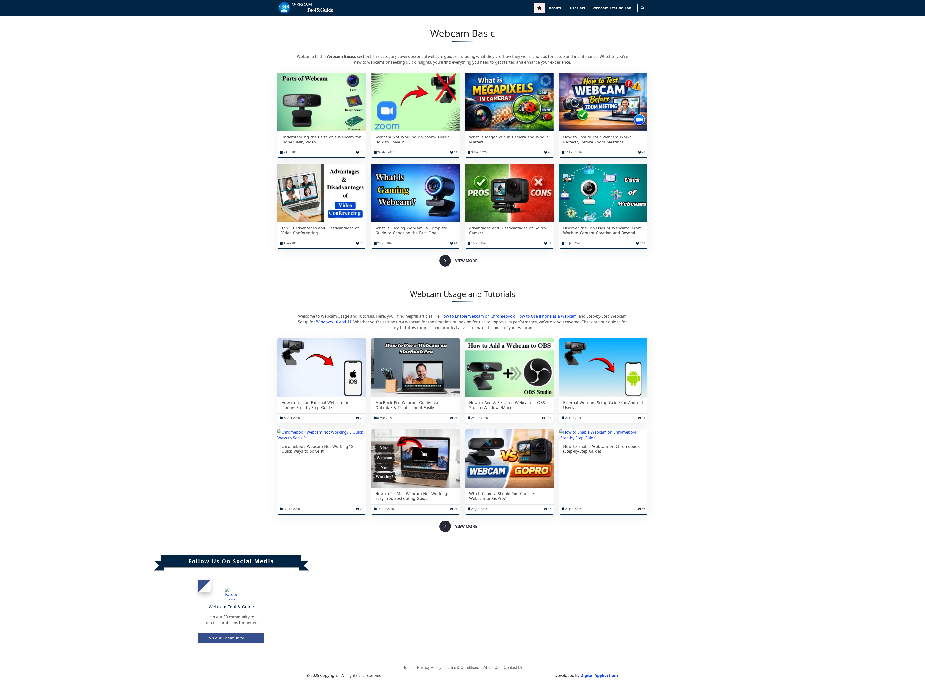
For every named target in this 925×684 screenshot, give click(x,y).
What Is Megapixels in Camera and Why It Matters (508, 140)
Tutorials (576, 8)
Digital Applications (600, 675)
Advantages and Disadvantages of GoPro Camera (507, 231)
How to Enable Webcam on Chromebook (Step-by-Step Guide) (601, 449)
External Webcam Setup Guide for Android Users (603, 405)
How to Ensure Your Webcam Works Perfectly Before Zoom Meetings (597, 140)
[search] (642, 8)
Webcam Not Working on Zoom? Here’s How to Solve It (412, 140)
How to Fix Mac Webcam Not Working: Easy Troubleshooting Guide (411, 496)
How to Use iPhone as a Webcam (547, 316)
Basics (555, 8)
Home (407, 667)
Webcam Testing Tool (612, 8)
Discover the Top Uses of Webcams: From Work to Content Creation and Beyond (602, 231)
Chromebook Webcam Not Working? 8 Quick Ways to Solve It (317, 449)
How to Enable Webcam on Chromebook (478, 316)
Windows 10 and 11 (333, 322)
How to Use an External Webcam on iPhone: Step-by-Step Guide (315, 405)
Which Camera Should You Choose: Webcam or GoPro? (502, 496)
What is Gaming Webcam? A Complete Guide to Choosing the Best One (411, 231)
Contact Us (513, 667)
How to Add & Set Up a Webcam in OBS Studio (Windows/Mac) (507, 405)
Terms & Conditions (462, 667)
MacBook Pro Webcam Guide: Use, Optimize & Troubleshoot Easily (407, 405)
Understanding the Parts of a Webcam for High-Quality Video (321, 140)
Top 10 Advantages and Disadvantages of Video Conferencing (320, 231)
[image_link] (322, 102)
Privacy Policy (429, 667)
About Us (491, 667)
